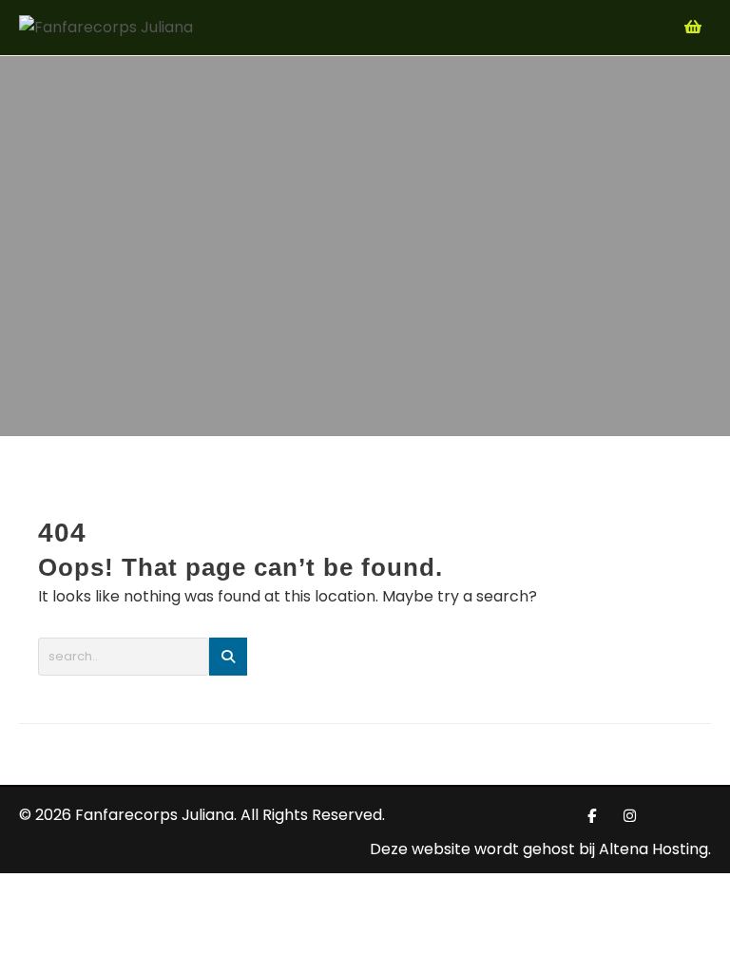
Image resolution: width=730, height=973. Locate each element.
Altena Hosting (653, 849)
